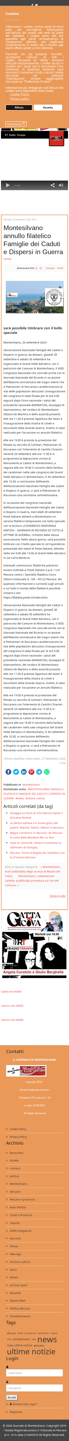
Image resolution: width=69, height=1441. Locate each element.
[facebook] (32, 5)
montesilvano (21, 1339)
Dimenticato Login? (25, 1404)
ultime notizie (36, 798)
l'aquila (54, 1333)
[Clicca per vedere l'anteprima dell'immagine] (34, 297)
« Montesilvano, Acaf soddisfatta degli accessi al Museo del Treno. (33, 871)
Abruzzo (14, 1191)
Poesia (13, 1246)
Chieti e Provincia (20, 1215)
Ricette (14, 1160)
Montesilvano (31, 784)
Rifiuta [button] (19, 107)
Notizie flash (17, 1300)
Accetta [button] (48, 107)
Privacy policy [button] (19, 98)
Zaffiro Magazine (20, 1231)
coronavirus (31, 1333)
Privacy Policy (18, 1137)
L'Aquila (14, 1223)
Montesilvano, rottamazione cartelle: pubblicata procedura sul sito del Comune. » (32, 880)
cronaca (14, 1168)
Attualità (15, 1293)
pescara (39, 1345)
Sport (13, 1269)
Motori (13, 1277)
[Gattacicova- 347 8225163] (34, 944)
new (34, 1339)
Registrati (15, 1412)
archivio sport (18, 1285)
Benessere (16, 1153)
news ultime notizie (19, 1345)
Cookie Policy (17, 1129)
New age (15, 1254)
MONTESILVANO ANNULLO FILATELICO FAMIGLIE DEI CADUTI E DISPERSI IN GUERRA (34, 793)
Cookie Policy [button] (19, 94)
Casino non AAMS (11, 991)
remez (7, 259)
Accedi (12, 1397)
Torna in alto (57, 896)
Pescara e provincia (22, 1199)
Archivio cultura (19, 1262)
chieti (20, 1333)
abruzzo (11, 1333)
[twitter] (36, 5)
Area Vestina (17, 1207)
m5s (9, 1339)
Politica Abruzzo (19, 1308)
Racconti (15, 1238)
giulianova (43, 1333)
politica (14, 1176)
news (20, 798)
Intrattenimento (19, 1316)
